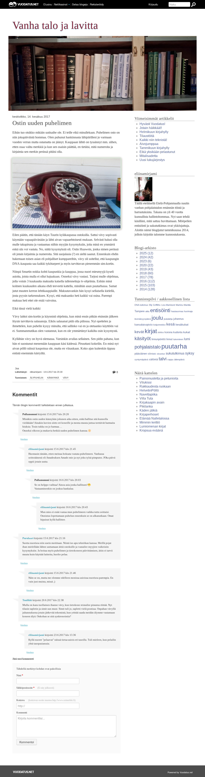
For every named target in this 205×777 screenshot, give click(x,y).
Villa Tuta (146, 398)
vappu (170, 359)
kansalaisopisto (144, 324)
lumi (187, 339)
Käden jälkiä (148, 410)
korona (168, 332)
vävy (65, 378)
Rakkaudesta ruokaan (155, 386)
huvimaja (188, 311)
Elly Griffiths (155, 305)
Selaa (80, 4)
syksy (189, 353)
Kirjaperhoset (149, 414)
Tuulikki (27, 600)
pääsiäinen (141, 353)
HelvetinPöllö (149, 390)
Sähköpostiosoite (35, 688)
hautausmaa (177, 311)
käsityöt (143, 338)
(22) (146, 265)
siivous (152, 353)
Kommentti (21, 712)
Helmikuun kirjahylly (154, 132)
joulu (157, 318)
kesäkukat (182, 324)
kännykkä (53, 378)
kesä (170, 324)
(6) (145, 261)
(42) (146, 257)
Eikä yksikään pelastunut (157, 152)
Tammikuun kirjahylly (154, 148)
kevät (139, 332)
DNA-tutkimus (141, 305)
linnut (169, 339)
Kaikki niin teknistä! (153, 140)
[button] (69, 4)
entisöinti (160, 310)
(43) (146, 269)
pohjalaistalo (148, 347)
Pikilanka (146, 406)
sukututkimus (175, 353)
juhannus (178, 318)
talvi (163, 358)
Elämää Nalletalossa (154, 418)
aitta (147, 311)
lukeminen (178, 339)
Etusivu (47, 4)
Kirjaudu (153, 4)
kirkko (161, 332)
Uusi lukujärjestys (152, 160)
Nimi (19, 675)
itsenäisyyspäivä (143, 319)
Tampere (140, 311)
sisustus (161, 354)
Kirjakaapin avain (152, 402)
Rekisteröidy (97, 4)
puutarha (174, 346)
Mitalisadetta (149, 156)
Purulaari (28, 538)
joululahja (168, 319)
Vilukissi (146, 382)
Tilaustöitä (147, 136)
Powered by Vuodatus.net (180, 772)
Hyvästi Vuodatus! (152, 124)
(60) (146, 273)
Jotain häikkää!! (151, 128)
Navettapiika (148, 394)
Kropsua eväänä (151, 430)
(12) (146, 253)
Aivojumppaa (149, 144)
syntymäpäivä (141, 359)
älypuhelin (36, 378)
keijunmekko (159, 325)
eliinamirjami (36, 449)
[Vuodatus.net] (23, 772)
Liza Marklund (168, 305)
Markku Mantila (183, 305)
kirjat (151, 331)
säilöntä (153, 359)
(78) (146, 277)
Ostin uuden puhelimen (42, 123)
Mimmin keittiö (150, 422)
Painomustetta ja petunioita (159, 378)
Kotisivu (45, 700)
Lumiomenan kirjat (153, 426)
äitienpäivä (179, 359)
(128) (147, 289)
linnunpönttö (159, 339)
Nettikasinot (60, 4)
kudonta (177, 332)
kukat (186, 332)
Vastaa (24, 439)
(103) (147, 285)
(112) (147, 281)
